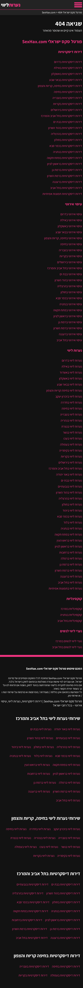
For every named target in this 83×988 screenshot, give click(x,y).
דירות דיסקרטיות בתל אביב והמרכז (61, 116)
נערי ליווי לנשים (71, 631)
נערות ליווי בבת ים (71, 480)
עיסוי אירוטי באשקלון (70, 226)
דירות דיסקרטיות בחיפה (68, 92)
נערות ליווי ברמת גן (71, 564)
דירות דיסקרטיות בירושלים (66, 110)
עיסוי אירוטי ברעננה (70, 334)
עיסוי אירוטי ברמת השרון (67, 328)
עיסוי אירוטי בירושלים (69, 262)
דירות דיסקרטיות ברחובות (27, 920)
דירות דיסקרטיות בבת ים (67, 122)
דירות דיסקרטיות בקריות (67, 104)
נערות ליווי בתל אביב (70, 582)
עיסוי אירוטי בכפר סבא (69, 298)
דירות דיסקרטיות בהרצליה (66, 134)
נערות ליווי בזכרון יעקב (68, 396)
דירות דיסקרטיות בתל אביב (66, 188)
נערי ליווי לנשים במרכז (69, 641)
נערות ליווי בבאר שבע (69, 384)
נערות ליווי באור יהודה (69, 474)
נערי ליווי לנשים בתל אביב (67, 647)
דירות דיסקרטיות (70, 51)
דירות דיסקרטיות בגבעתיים (32, 884)
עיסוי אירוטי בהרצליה (69, 286)
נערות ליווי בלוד (73, 522)
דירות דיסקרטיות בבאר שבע (65, 80)
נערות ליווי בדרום (72, 360)
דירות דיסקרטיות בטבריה (67, 98)
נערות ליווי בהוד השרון (69, 492)
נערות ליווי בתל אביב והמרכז (65, 468)
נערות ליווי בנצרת (71, 426)
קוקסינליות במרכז (71, 609)
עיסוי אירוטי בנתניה (70, 304)
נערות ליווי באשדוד (71, 372)
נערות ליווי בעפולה (71, 444)
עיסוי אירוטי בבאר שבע (69, 232)
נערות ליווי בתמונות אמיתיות (65, 588)
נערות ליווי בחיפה (72, 408)
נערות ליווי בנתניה (71, 528)
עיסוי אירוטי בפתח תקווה (67, 310)
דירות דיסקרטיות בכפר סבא (65, 146)
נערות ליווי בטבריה (71, 414)
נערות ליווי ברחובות (70, 552)
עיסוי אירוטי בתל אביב (69, 340)
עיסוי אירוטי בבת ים (71, 274)
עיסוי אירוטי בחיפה (71, 244)
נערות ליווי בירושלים (70, 462)
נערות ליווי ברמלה (71, 558)
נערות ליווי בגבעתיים (70, 486)
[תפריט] (78, 5)
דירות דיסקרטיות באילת (68, 68)
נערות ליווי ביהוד (72, 510)
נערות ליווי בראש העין (69, 540)
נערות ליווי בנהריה (71, 420)
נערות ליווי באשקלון (70, 378)
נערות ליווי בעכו (73, 438)
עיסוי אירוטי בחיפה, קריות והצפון (63, 238)
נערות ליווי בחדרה (71, 402)
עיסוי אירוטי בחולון (71, 292)
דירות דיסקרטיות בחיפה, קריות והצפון (60, 86)
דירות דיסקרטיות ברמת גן (67, 170)
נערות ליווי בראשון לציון (68, 546)
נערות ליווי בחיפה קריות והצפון (64, 390)
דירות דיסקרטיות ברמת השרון (64, 176)
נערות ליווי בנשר (72, 432)
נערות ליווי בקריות (71, 456)
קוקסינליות (74, 598)
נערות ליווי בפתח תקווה (68, 534)
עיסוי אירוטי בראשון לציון (67, 316)
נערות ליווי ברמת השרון (68, 570)
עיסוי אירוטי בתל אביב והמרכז (64, 268)
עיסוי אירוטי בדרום (71, 214)
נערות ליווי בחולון (72, 504)
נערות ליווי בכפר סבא (69, 516)
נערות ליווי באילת (72, 366)
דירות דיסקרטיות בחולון (68, 140)
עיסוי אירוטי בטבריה (70, 250)
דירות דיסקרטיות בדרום (68, 62)
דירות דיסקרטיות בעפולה (65, 975)
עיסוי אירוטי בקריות (70, 256)
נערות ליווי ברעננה (71, 576)
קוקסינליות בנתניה (71, 615)
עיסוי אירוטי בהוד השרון (68, 280)
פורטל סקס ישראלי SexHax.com (52, 41)
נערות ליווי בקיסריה (70, 450)
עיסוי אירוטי (73, 204)
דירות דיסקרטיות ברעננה (67, 182)
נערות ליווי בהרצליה (70, 498)
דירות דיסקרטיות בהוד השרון (65, 128)
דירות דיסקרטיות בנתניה (67, 152)
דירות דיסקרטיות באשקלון (66, 74)
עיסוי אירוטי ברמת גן (70, 322)
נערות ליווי (74, 350)
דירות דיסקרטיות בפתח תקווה (64, 158)
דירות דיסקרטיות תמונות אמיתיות (62, 194)
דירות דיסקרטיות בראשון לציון (64, 164)
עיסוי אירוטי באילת (71, 220)
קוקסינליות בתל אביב (69, 621)
